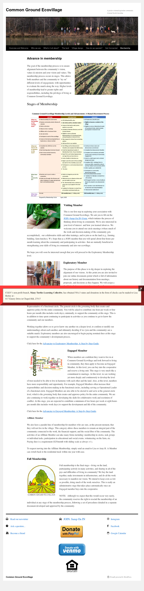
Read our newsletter (19, 519)
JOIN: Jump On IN (74, 519)
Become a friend (17, 533)
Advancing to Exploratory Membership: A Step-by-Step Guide (71, 343)
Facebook (115, 526)
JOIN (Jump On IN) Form (75, 218)
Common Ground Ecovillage (34, 9)
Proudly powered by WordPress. (121, 577)
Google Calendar (118, 533)
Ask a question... (17, 526)
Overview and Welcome (18, 48)
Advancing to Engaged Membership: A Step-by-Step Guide (69, 411)
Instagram (115, 519)
